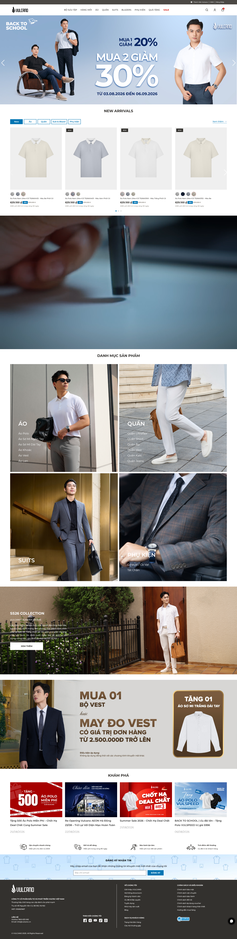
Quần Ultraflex (137, 433)
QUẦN (136, 423)
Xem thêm (218, 121)
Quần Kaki (134, 455)
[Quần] (173, 418)
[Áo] (64, 418)
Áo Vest (23, 455)
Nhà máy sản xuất (131, 906)
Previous (3, 61)
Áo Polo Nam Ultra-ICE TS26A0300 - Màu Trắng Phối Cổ (143, 198)
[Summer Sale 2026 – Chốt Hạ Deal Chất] (146, 799)
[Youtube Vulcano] (95, 920)
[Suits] (64, 527)
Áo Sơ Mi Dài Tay (29, 444)
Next (234, 61)
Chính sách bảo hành (186, 896)
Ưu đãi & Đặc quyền (132, 900)
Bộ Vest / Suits (28, 570)
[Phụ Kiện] (173, 527)
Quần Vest (134, 450)
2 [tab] (118, 96)
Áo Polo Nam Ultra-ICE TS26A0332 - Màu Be (193, 198)
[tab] (16, 121)
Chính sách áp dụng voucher (189, 903)
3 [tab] (121, 96)
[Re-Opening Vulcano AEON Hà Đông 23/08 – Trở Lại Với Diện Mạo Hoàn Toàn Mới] (91, 799)
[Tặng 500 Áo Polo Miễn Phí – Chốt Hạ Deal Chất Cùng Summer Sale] (36, 799)
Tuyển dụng (129, 903)
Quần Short (135, 439)
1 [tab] (116, 96)
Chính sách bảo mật (185, 889)
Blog (126, 910)
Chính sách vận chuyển (186, 893)
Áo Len (23, 461)
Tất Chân (133, 570)
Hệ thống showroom (133, 893)
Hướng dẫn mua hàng (186, 910)
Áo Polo (23, 433)
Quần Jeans (135, 461)
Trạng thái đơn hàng (132, 922)
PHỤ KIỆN (141, 554)
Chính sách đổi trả (184, 900)
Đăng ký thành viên (132, 896)
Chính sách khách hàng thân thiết (191, 906)
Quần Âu (133, 444)
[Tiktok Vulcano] (100, 920)
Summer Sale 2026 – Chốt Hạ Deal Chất (145, 820)
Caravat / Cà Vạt (138, 564)
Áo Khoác (25, 450)
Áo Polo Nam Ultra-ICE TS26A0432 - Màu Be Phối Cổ (31, 198)
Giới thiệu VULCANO (132, 889)
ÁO (22, 423)
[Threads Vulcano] (106, 920)
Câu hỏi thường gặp (132, 926)
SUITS (26, 560)
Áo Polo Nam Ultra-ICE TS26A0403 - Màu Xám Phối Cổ (87, 198)
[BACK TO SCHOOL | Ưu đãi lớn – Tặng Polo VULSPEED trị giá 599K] (201, 799)
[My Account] (214, 10)
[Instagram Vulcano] (90, 920)
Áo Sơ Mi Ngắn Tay (31, 439)
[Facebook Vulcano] (85, 920)
